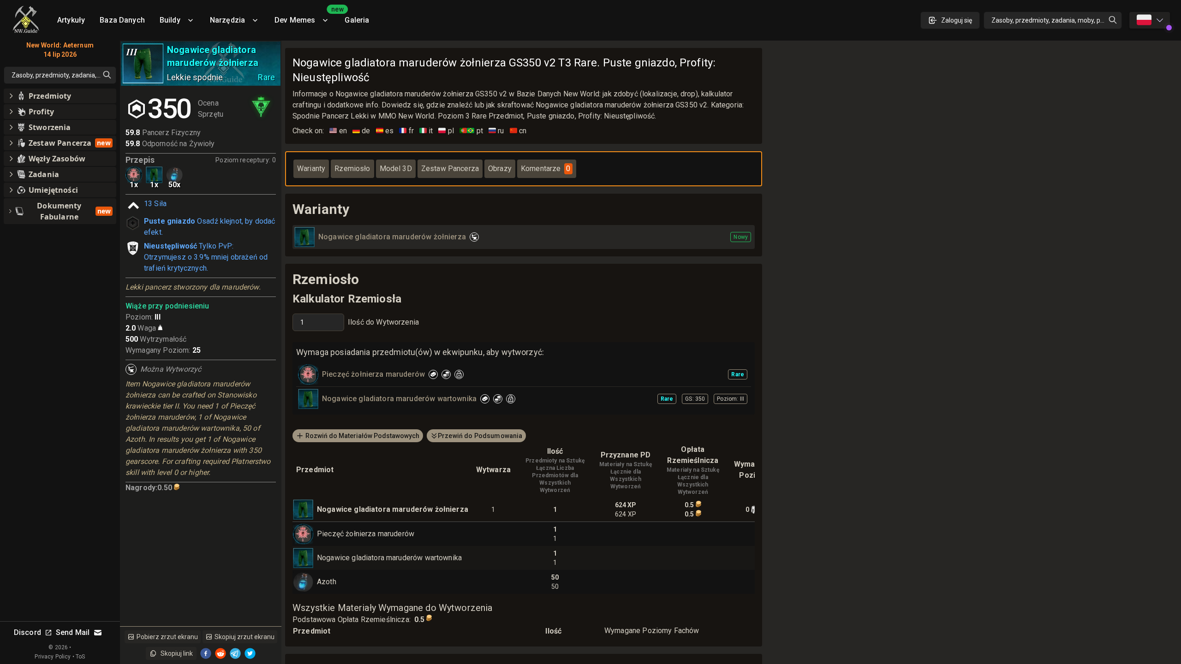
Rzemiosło (352, 168)
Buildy (170, 20)
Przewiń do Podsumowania (480, 435)
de (361, 130)
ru (496, 130)
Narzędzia (227, 20)
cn (518, 130)
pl (446, 130)
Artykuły (71, 20)
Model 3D (396, 168)
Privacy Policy (53, 656)
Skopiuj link (177, 653)
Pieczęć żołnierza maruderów (365, 533)
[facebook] (205, 653)
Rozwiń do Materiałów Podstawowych (362, 435)
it (426, 130)
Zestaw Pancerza (450, 168)
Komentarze (546, 168)
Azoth (326, 581)
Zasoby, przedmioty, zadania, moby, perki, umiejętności (1056, 20)
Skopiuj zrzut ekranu (244, 636)
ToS (80, 656)
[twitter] (250, 653)
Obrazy (500, 168)
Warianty (311, 168)
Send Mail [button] (72, 632)
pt (471, 130)
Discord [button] (27, 632)
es (385, 130)
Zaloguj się (956, 20)
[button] (60, 96)
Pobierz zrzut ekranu (167, 636)
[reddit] (220, 653)
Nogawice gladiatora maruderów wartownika (389, 557)
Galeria (357, 20)
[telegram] (235, 653)
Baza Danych (122, 20)
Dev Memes (305, 16)
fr (406, 130)
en (338, 130)
